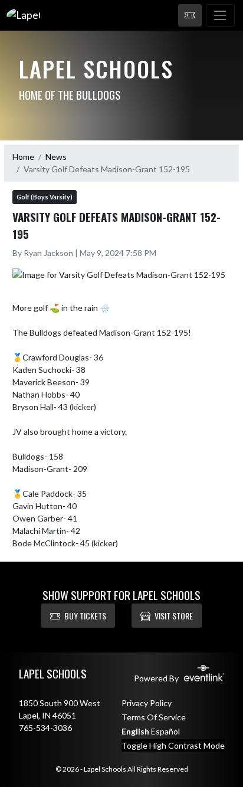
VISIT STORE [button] (174, 615)
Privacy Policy (146, 703)
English (135, 731)
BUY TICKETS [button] (85, 615)
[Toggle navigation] (220, 15)
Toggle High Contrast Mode (173, 745)
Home (23, 157)
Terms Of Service (153, 717)
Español (165, 731)
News (56, 157)
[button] (190, 15)
